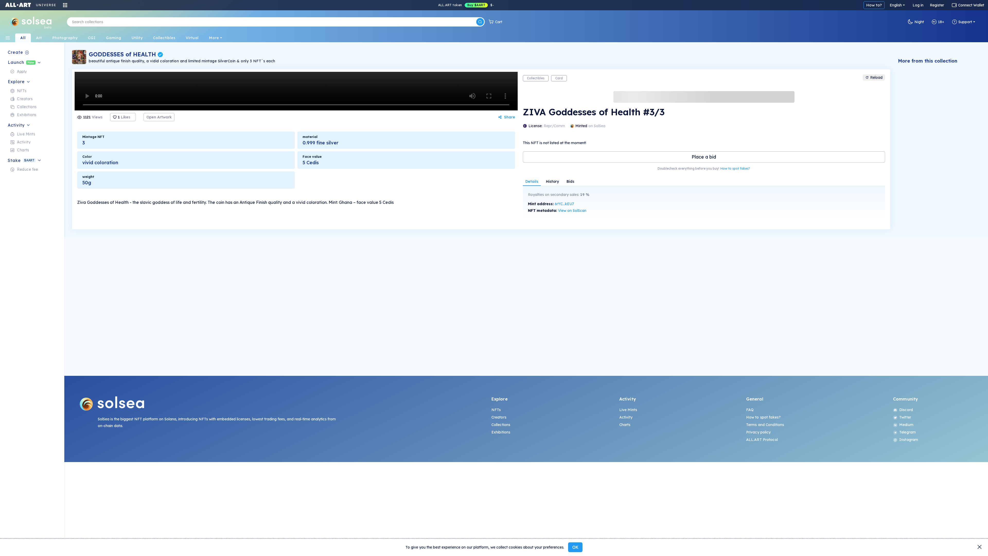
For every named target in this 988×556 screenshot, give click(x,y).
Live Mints (628, 409)
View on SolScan (572, 210)
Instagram (908, 439)
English (896, 5)
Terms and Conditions (765, 424)
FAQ (750, 409)
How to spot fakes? (735, 168)
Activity (625, 417)
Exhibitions (500, 432)
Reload (876, 77)
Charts (625, 424)
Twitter (905, 417)
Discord (906, 409)
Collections (500, 424)
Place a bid (704, 157)
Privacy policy (758, 432)
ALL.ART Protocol (762, 439)
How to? (874, 5)
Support (965, 22)
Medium (906, 424)
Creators (498, 417)
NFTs (496, 409)
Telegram (907, 432)
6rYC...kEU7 (564, 204)
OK (575, 547)
